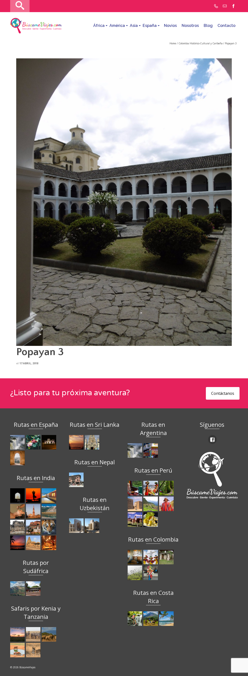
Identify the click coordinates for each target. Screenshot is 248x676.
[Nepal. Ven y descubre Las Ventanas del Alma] (77, 480)
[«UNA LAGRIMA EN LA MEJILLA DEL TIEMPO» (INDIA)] (18, 495)
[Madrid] (49, 442)
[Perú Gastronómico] (151, 519)
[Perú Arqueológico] (135, 504)
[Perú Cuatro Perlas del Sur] (135, 519)
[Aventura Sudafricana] (18, 588)
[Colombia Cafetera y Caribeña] (135, 573)
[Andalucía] (18, 458)
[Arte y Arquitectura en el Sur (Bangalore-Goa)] (18, 527)
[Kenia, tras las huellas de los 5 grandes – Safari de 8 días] (34, 650)
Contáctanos (222, 393)
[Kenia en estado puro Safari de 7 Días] (34, 634)
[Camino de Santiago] (18, 442)
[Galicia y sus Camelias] (34, 442)
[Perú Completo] (167, 504)
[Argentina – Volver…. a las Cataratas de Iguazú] (135, 450)
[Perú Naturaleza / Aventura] (167, 488)
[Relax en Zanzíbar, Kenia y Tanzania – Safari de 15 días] (18, 634)
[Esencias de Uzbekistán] (93, 525)
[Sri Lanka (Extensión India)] (93, 442)
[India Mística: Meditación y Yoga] (34, 495)
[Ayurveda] (18, 511)
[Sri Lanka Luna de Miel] (77, 442)
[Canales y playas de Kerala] (18, 543)
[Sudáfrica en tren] (34, 588)
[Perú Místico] (151, 488)
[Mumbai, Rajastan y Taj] (34, 527)
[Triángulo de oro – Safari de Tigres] (49, 527)
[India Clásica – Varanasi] (49, 543)
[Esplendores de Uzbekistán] (77, 525)
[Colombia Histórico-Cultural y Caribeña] (167, 557)
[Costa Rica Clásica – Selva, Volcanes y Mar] (151, 618)
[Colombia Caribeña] (151, 573)
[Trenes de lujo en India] (49, 495)
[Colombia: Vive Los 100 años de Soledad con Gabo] (135, 557)
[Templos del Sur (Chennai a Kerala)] (34, 543)
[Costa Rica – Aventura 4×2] (135, 618)
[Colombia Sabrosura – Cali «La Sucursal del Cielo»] (151, 557)
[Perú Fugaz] (151, 504)
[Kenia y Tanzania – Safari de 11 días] (49, 634)
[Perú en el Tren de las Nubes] (135, 488)
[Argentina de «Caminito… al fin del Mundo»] (151, 450)
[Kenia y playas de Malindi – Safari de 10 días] (18, 650)
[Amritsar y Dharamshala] (34, 511)
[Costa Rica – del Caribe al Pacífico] (167, 618)
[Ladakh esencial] (49, 511)
